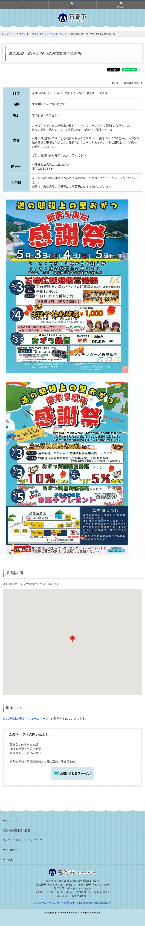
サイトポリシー (11, 849)
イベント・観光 (27, 33)
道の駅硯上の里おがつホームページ (25, 718)
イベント (44, 33)
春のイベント (59, 33)
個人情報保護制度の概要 (16, 830)
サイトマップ (10, 820)
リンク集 (8, 859)
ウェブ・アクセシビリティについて (22, 840)
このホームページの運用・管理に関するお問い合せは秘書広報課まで (72, 902)
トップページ (8, 33)
